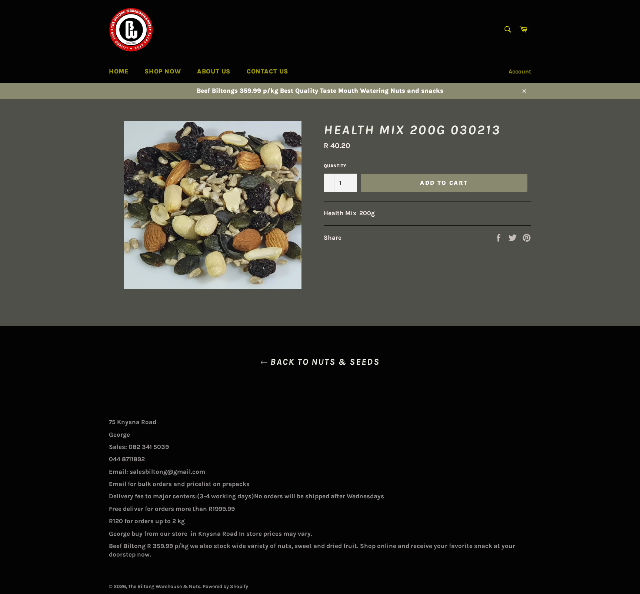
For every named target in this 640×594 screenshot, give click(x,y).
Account (520, 71)
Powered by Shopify (225, 586)
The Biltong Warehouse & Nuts (164, 586)
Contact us (267, 71)
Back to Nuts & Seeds (324, 362)
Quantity (335, 165)
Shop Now (162, 71)
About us (213, 71)
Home (118, 71)
